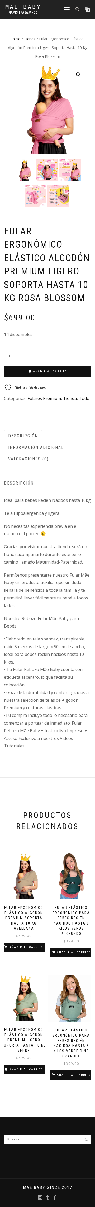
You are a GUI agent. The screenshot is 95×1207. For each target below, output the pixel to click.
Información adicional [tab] (36, 447)
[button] (78, 75)
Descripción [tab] (23, 435)
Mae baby (23, 7)
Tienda (30, 38)
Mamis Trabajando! (23, 12)
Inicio (16, 38)
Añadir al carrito (50, 371)
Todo (84, 398)
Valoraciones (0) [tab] (28, 458)
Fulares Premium (44, 398)
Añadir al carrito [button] (26, 947)
